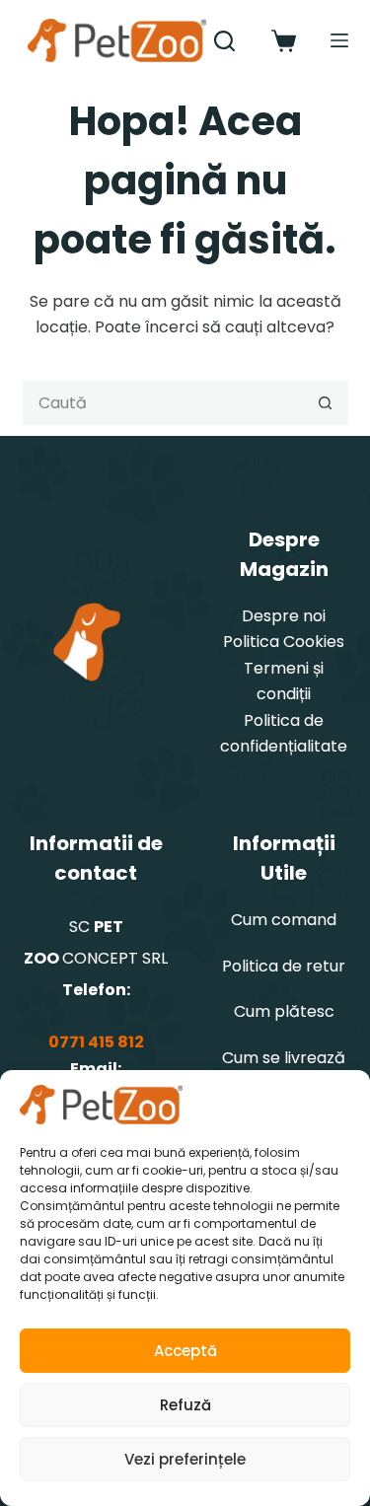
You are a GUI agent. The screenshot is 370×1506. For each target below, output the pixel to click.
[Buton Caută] (326, 403)
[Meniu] (339, 40)
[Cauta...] (224, 41)
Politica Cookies (283, 641)
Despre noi (284, 616)
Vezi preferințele (185, 1459)
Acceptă (185, 1350)
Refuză (185, 1405)
